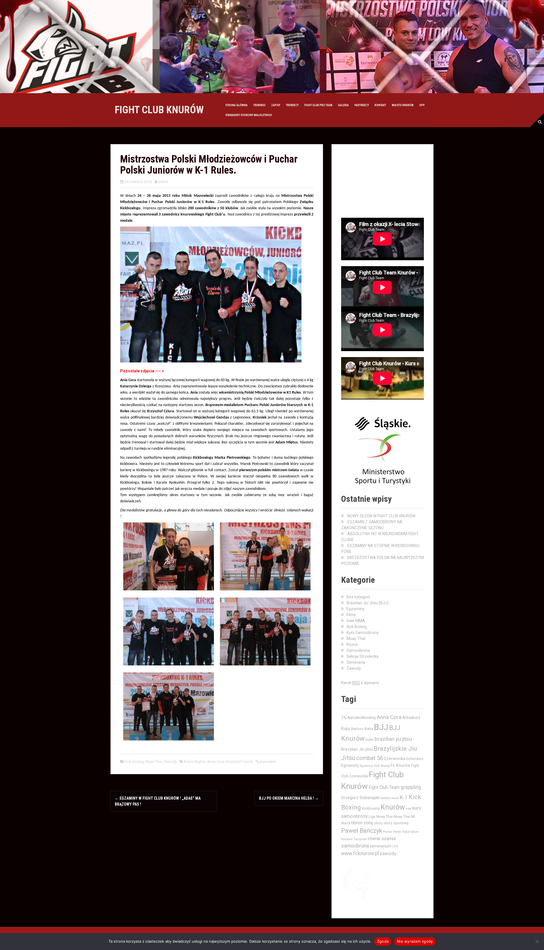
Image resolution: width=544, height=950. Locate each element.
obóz (378, 823)
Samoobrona (358, 650)
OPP (422, 105)
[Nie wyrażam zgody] (537, 941)
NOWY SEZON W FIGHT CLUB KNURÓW (381, 516)
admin (163, 182)
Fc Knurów (400, 765)
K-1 (404, 797)
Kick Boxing (134, 761)
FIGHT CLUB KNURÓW (159, 110)
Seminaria (356, 662)
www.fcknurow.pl (360, 853)
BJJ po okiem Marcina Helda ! (289, 798)
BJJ (381, 727)
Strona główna (236, 105)
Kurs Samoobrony (363, 632)
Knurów (393, 807)
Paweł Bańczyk (361, 830)
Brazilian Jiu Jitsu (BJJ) (368, 603)
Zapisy (275, 105)
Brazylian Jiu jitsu (357, 749)
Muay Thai (153, 761)
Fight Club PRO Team (318, 105)
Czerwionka (394, 758)
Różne (352, 644)
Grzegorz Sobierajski (360, 797)
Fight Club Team (384, 787)
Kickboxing (371, 808)
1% (344, 717)
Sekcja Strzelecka (363, 656)
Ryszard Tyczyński (354, 839)
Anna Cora (215, 761)
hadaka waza (389, 798)
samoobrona (355, 846)
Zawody (170, 761)
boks (370, 739)
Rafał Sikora (410, 832)
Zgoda (382, 941)
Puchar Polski (392, 832)
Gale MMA (356, 620)
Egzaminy (355, 609)
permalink (267, 761)
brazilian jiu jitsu (393, 739)
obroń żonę (362, 822)
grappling (411, 787)
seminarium (380, 846)
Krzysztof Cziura (239, 761)
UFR (395, 846)
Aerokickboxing (361, 717)
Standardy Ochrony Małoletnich (248, 115)
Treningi (259, 105)
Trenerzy (292, 105)
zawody (388, 853)
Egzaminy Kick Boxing (375, 766)
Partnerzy (361, 105)
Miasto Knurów (403, 105)
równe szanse (382, 838)
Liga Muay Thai (381, 816)
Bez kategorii (358, 597)
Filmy (351, 614)
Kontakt (380, 105)
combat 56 (369, 758)
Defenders (414, 759)
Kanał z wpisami (360, 682)
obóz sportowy (396, 823)
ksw (408, 808)
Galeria (343, 105)
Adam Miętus (194, 761)
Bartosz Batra (362, 729)
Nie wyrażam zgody (415, 941)
